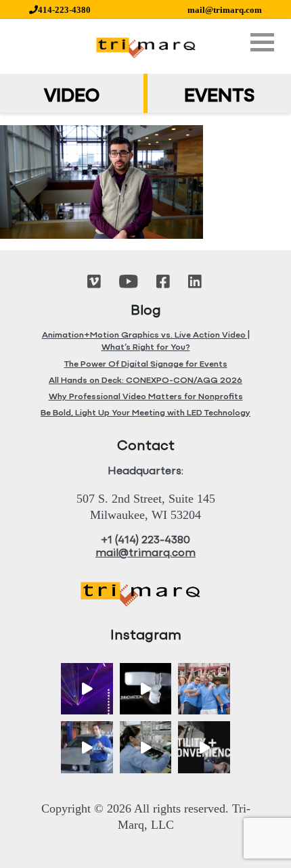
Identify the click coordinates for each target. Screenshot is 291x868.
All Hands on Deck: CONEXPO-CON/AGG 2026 (145, 380)
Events (219, 96)
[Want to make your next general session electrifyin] (87, 689)
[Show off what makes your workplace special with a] (146, 747)
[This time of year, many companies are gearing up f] (204, 747)
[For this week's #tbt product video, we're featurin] (146, 689)
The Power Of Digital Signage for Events (145, 364)
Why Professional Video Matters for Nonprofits (146, 396)
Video (71, 96)
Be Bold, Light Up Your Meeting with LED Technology (145, 413)
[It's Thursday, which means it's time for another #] (87, 747)
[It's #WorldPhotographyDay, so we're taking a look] (204, 689)
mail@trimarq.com (224, 9)
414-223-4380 (64, 9)
